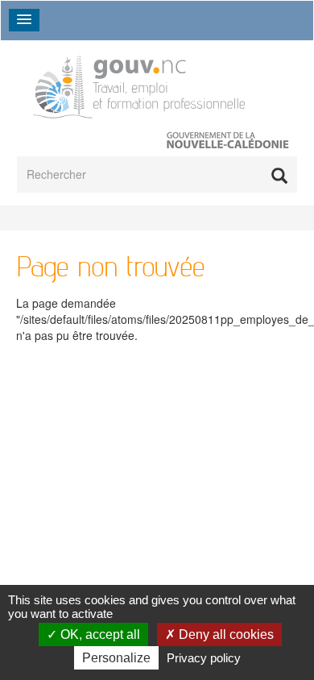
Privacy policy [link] (204, 658)
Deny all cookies (225, 634)
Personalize (116, 658)
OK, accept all (98, 634)
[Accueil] (141, 84)
